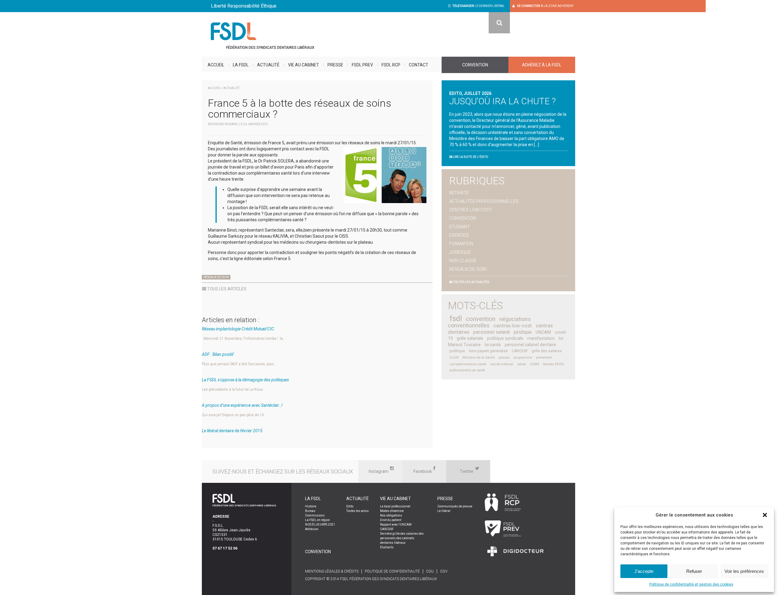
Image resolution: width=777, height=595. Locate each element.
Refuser (694, 571)
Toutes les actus (357, 511)
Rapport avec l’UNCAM (396, 524)
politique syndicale (505, 338)
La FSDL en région (317, 520)
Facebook (422, 471)
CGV (443, 571)
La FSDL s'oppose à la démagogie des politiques (245, 379)
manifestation (541, 338)
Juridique (460, 252)
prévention (544, 357)
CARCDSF (520, 351)
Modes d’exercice (392, 511)
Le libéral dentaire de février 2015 (232, 430)
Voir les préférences (744, 571)
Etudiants (387, 547)
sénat (521, 364)
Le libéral (443, 511)
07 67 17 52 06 (224, 548)
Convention (475, 64)
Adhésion (311, 529)
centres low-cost (513, 326)
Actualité (268, 64)
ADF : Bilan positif (218, 354)
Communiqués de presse (454, 506)
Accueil (216, 64)
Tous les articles (226, 288)
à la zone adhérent (545, 6)
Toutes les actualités (470, 282)
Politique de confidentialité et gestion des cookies (691, 584)
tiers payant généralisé (488, 351)
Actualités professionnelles (483, 201)
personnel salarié (491, 332)
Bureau (310, 511)
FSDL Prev (362, 64)
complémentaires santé (468, 364)
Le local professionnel (395, 506)
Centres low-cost (470, 209)
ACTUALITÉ (231, 88)
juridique (523, 332)
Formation (461, 243)
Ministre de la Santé (479, 357)
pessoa (504, 357)
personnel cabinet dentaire (530, 344)
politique (457, 351)
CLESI (454, 357)
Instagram (378, 471)
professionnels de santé (467, 370)
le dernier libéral (478, 6)
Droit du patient (390, 520)
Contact (418, 64)
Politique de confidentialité (392, 571)
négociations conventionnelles (489, 322)
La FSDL (241, 64)
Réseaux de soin (216, 277)
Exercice (459, 235)
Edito (349, 506)
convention (480, 319)
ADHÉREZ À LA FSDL (542, 64)
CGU (430, 571)
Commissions (315, 515)
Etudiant (459, 226)
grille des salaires (547, 351)
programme (523, 357)
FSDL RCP (391, 64)
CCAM (534, 364)
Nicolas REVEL (554, 364)
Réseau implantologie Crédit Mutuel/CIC (238, 328)
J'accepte (643, 571)
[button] (765, 515)
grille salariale (470, 338)
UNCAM (543, 332)
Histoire (310, 506)
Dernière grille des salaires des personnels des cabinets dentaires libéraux (402, 538)
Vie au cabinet (303, 64)
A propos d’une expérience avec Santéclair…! (242, 405)
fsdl (456, 318)
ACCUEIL (214, 88)
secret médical (501, 364)
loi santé (493, 344)
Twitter (467, 471)
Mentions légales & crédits (331, 571)
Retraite (459, 193)
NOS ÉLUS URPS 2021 (320, 524)
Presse (335, 64)
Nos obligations (391, 515)
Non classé (462, 260)
